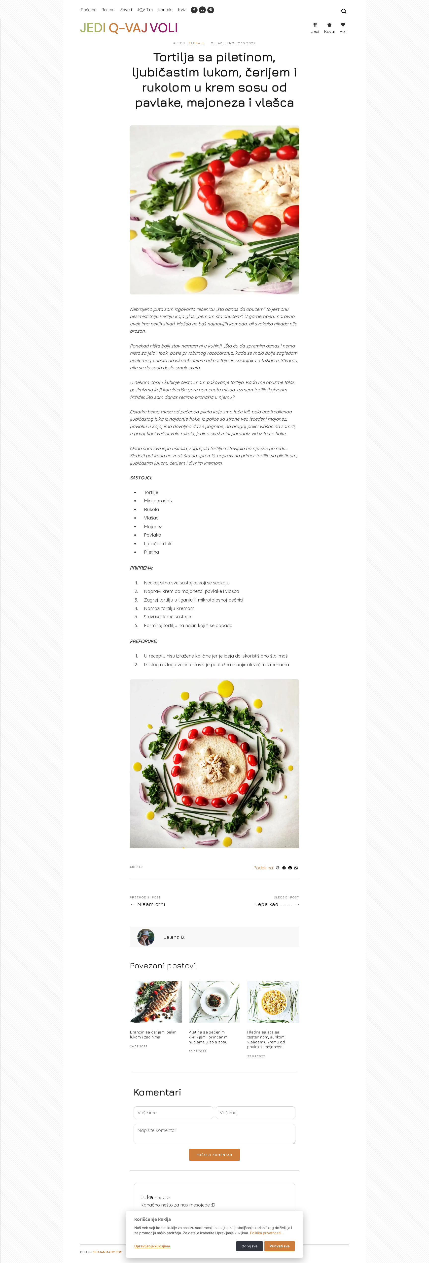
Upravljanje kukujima (152, 1246)
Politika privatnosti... (267, 1233)
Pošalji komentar (214, 1155)
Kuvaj (329, 31)
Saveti (126, 9)
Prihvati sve (279, 1246)
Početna (89, 9)
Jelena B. (196, 43)
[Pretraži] (343, 11)
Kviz (182, 9)
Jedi (315, 31)
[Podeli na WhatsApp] (296, 868)
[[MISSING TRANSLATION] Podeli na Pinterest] (290, 868)
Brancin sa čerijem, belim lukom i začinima (153, 1034)
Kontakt (165, 9)
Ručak (137, 867)
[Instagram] (202, 11)
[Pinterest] (210, 11)
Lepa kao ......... (273, 904)
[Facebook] (194, 11)
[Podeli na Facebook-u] (284, 868)
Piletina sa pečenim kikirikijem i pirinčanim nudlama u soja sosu (208, 1037)
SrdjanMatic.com (108, 1252)
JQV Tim (145, 9)
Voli (343, 31)
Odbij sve (249, 1246)
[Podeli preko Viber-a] (278, 868)
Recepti (108, 9)
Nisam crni (151, 904)
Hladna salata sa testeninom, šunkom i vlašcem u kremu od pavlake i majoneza (266, 1039)
